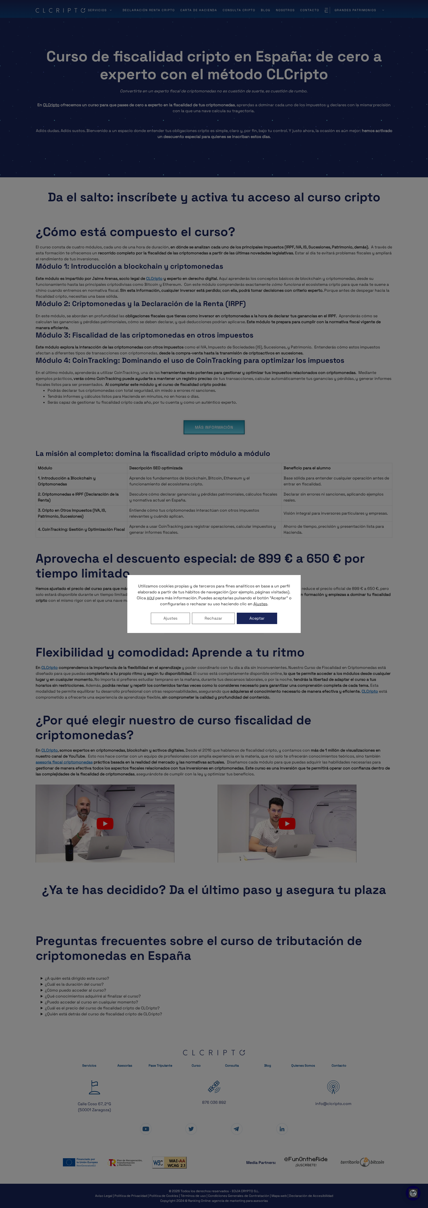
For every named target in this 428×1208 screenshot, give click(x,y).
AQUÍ (150, 598)
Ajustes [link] (260, 603)
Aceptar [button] (257, 618)
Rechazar (213, 618)
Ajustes (170, 618)
